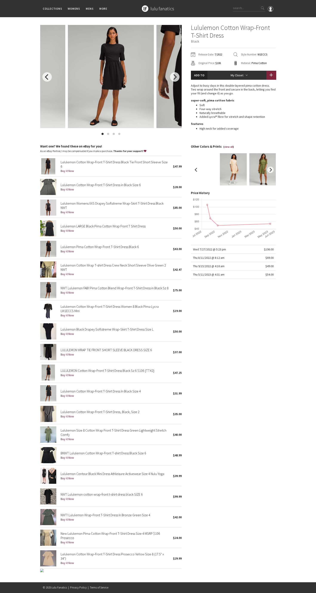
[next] (174, 77)
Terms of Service (99, 587)
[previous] (47, 77)
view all (228, 146)
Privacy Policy (78, 587)
